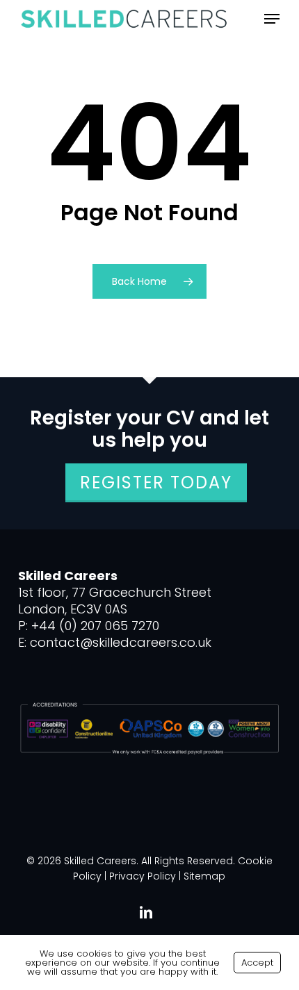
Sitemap (204, 876)
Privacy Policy (142, 876)
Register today (156, 482)
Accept (257, 962)
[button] (272, 19)
